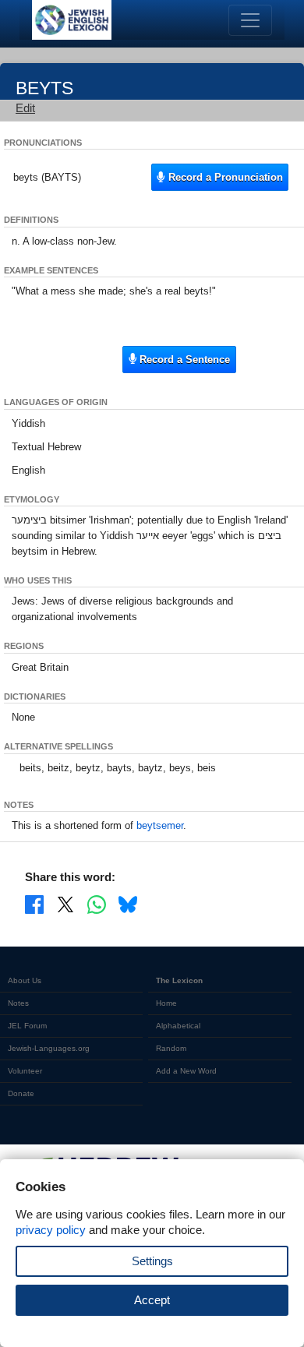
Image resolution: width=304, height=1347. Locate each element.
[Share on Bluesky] (127, 904)
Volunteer (25, 1071)
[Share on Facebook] (34, 904)
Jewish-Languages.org (49, 1048)
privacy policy (51, 1229)
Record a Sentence (183, 359)
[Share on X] (65, 904)
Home (166, 1003)
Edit (25, 108)
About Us (24, 980)
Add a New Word (186, 1071)
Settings (152, 1261)
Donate (21, 1093)
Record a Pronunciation (224, 177)
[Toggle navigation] (250, 20)
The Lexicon (179, 980)
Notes (18, 1003)
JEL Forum (27, 1025)
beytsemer (159, 825)
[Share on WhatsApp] (96, 904)
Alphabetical (178, 1025)
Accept (152, 1299)
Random (171, 1048)
